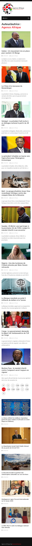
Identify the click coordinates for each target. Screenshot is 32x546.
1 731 (27, 389)
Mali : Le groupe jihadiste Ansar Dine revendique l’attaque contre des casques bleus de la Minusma (16, 193)
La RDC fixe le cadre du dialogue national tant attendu (15, 526)
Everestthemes (16, 544)
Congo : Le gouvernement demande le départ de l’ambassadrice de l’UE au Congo (15, 333)
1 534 (13, 389)
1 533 (8, 389)
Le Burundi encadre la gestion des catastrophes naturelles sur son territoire (15, 473)
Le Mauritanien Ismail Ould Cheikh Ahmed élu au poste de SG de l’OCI (15, 447)
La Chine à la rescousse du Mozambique (12, 87)
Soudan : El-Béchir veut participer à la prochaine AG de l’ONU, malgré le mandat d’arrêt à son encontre (16, 228)
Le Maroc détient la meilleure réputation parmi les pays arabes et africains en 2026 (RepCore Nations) (16, 419)
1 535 (17, 389)
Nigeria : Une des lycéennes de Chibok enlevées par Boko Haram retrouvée (14, 265)
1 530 (22, 385)
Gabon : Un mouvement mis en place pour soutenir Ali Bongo (16, 52)
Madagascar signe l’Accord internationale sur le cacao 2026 (15, 500)
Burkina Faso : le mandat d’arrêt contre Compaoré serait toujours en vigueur (15, 370)
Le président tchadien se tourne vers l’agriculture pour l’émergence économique (16, 158)
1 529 (17, 385)
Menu (5, 18)
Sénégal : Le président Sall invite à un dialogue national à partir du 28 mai (15, 123)
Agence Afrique (14, 55)
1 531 (26, 385)
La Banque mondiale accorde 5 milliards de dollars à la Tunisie (14, 299)
